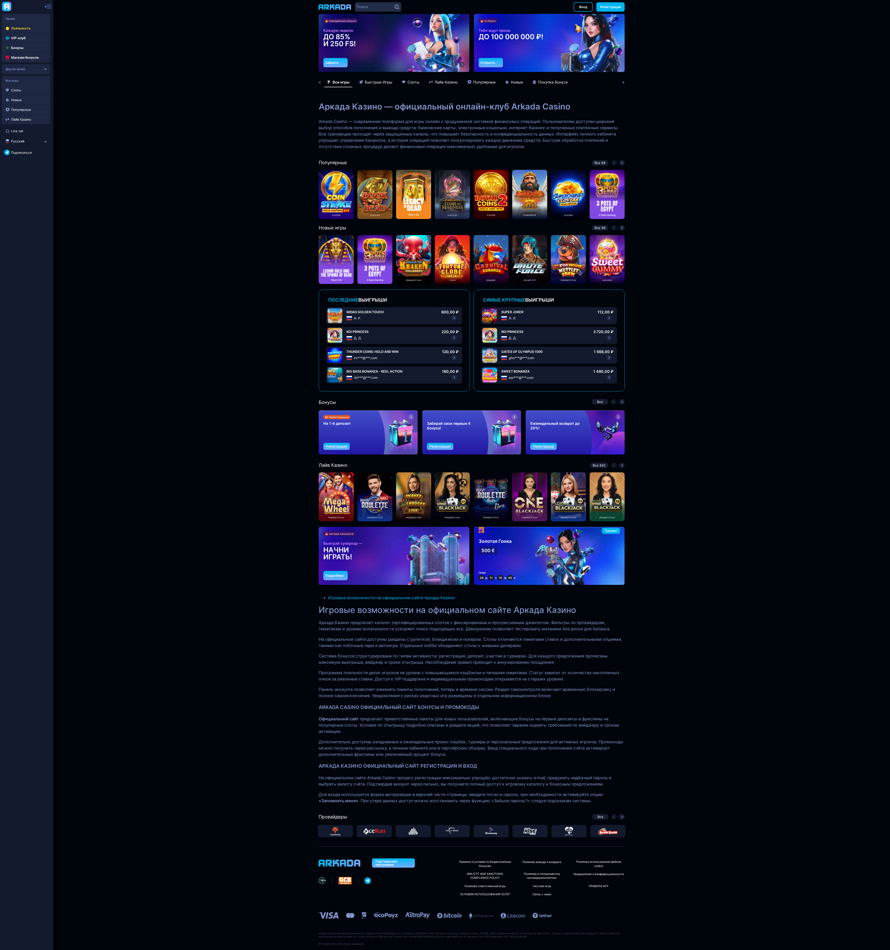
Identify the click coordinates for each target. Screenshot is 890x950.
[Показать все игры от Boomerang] (491, 831)
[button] (454, 64)
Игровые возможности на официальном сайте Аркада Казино (391, 597)
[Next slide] (621, 82)
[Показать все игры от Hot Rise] (530, 831)
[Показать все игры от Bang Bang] (608, 831)
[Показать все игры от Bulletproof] (452, 831)
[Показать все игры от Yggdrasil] (335, 831)
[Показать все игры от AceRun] (374, 831)
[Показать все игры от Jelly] (413, 831)
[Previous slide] (322, 82)
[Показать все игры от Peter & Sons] (569, 831)
